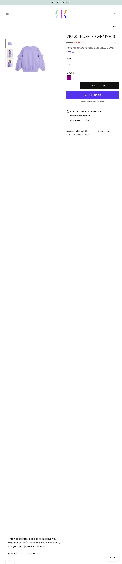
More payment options (92, 101)
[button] (7, 14)
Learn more (15, 553)
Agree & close (34, 553)
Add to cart (99, 85)
